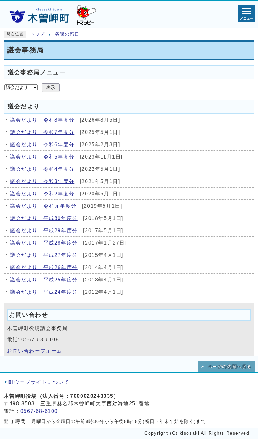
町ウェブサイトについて (39, 382)
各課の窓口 (67, 34)
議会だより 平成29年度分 (44, 230)
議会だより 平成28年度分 (44, 242)
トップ (37, 34)
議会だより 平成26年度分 (44, 267)
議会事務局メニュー (37, 72)
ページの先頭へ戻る (230, 366)
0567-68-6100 (39, 411)
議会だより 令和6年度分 (42, 144)
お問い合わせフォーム (34, 351)
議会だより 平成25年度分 (44, 279)
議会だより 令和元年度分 (43, 206)
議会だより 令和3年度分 (42, 181)
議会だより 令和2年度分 (42, 193)
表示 (50, 87)
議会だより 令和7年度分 (42, 132)
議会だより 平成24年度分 (44, 292)
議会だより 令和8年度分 (42, 120)
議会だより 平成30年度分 (44, 218)
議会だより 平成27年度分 (44, 255)
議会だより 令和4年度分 (42, 169)
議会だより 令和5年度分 (42, 156)
